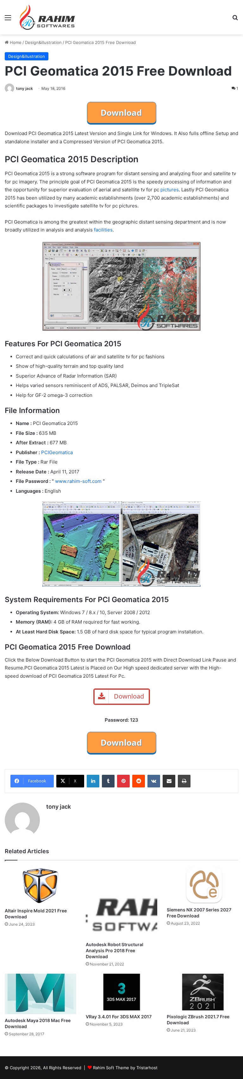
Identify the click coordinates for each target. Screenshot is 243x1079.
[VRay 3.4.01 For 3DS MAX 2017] (121, 992)
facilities (103, 230)
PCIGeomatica (57, 452)
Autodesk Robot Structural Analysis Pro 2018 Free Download (114, 950)
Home (15, 42)
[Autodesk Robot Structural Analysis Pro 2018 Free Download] (121, 902)
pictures (169, 190)
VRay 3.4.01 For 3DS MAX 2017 (119, 1016)
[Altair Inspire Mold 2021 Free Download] (40, 885)
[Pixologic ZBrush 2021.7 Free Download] (202, 992)
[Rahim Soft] (47, 17)
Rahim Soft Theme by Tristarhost (125, 1067)
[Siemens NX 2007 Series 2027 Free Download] (202, 885)
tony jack (24, 88)
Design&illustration (43, 42)
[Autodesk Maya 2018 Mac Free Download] (40, 994)
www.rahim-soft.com (78, 481)
